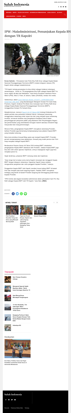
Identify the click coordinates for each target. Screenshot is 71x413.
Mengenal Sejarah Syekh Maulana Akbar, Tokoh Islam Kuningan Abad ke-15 (21, 288)
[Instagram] (61, 7)
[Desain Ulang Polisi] (40, 210)
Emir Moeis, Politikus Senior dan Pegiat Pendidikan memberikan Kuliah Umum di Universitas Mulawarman (16, 362)
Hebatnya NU (17, 325)
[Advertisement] (32, 249)
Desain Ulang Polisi (40, 216)
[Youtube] (66, 7)
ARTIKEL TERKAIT (11, 202)
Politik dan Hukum (23, 12)
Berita (15, 12)
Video (24, 16)
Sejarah (59, 12)
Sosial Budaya (51, 12)
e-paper (19, 16)
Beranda (9, 12)
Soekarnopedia (10, 16)
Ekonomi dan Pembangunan (38, 12)
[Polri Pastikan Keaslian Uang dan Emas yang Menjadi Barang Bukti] (12, 210)
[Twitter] (63, 7)
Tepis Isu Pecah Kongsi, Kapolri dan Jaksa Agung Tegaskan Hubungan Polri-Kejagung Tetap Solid (26, 221)
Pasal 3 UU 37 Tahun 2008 (31, 112)
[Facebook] (59, 7)
